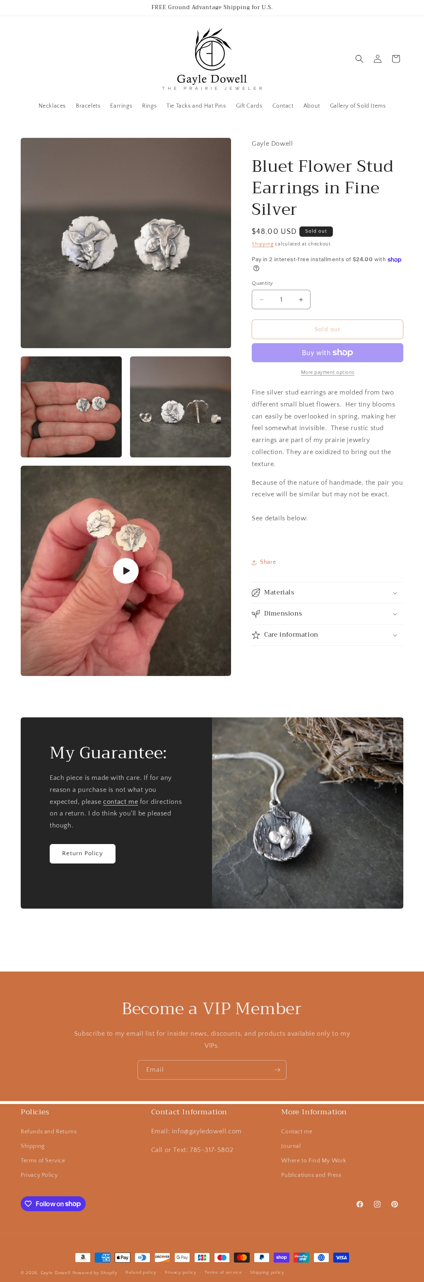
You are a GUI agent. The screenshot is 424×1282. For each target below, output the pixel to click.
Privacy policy (181, 1272)
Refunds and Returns (49, 1131)
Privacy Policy (39, 1175)
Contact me (296, 1131)
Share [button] (268, 562)
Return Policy (82, 853)
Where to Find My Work (314, 1160)
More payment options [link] (327, 372)
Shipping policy (267, 1272)
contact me (120, 802)
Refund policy (141, 1272)
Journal (291, 1146)
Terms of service (223, 1272)
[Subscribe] (277, 1070)
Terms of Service (43, 1160)
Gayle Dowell (56, 1272)
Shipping (263, 244)
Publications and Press (311, 1175)
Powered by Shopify (95, 1272)
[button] (359, 59)
